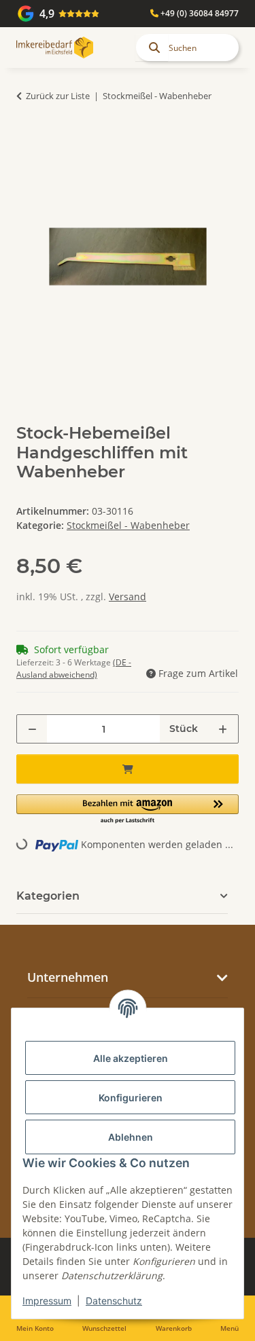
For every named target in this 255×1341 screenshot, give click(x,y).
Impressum (46, 1300)
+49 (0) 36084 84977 (198, 13)
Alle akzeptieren (130, 1058)
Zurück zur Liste (58, 96)
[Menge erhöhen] (222, 729)
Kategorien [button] (48, 895)
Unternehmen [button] (67, 977)
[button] (127, 809)
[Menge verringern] (32, 729)
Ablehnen (130, 1137)
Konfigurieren (131, 1097)
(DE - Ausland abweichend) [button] (73, 668)
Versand (127, 596)
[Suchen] (151, 47)
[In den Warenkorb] (27, 138)
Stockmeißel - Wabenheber (128, 525)
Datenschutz (114, 1300)
